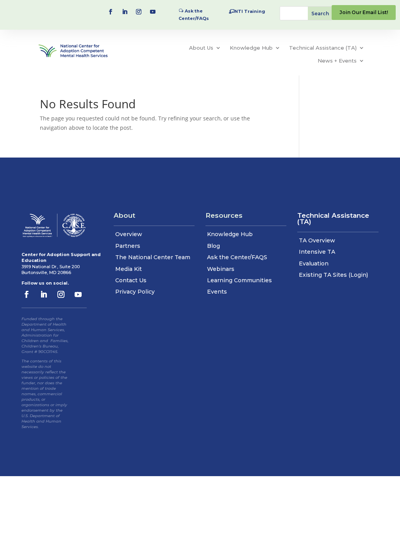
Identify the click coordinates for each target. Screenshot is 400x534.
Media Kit (128, 268)
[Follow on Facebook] (110, 11)
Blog (213, 245)
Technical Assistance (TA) (323, 48)
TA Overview (317, 240)
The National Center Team (152, 257)
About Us (201, 48)
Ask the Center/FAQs (194, 14)
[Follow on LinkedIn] (124, 11)
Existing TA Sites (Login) (333, 274)
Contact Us (130, 280)
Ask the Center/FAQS (237, 257)
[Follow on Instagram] (138, 11)
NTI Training (249, 11)
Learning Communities (239, 280)
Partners (127, 245)
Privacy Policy (135, 291)
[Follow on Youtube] (152, 11)
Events (217, 291)
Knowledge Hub (251, 48)
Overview (128, 234)
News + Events (337, 60)
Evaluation (314, 263)
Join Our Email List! (363, 12)
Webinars (220, 268)
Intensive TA (317, 251)
